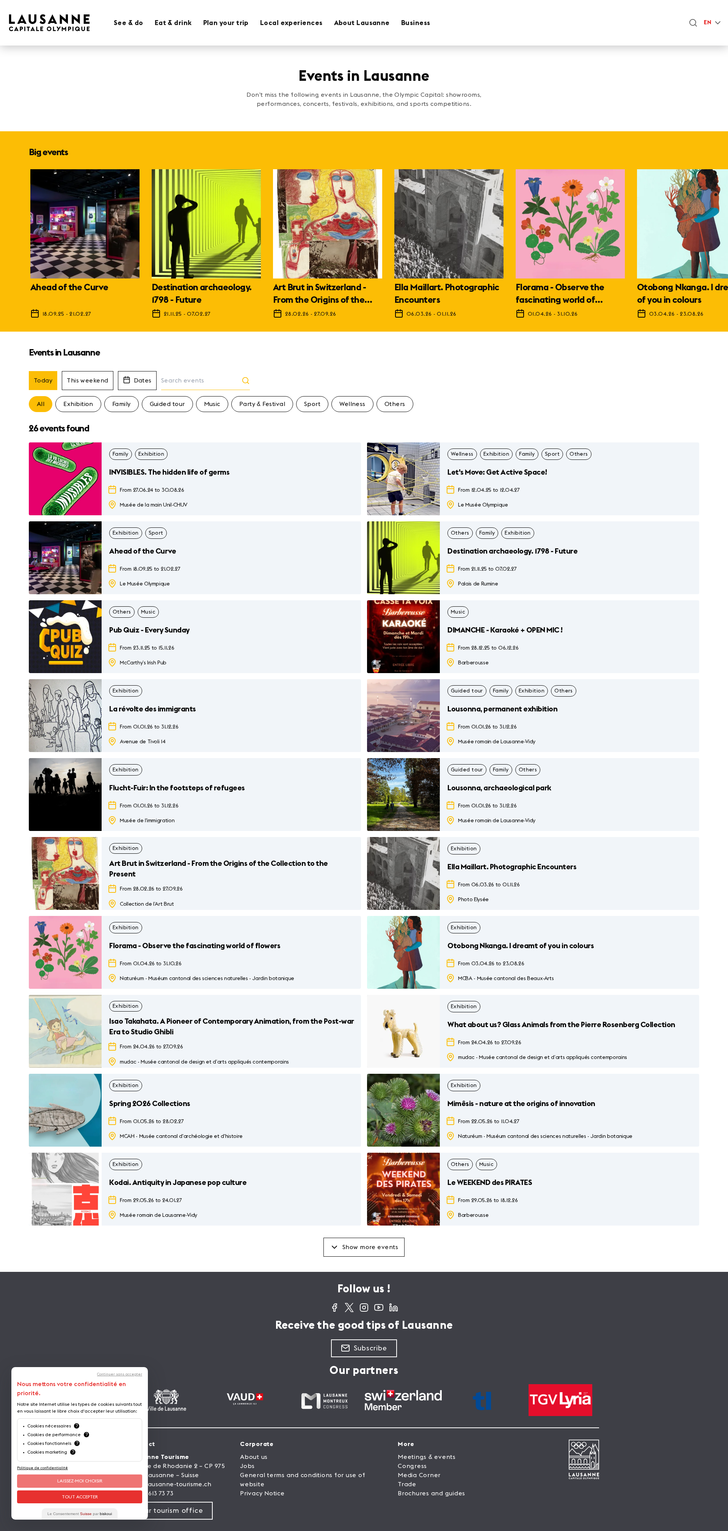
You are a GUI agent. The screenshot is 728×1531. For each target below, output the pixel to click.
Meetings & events (427, 1457)
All (40, 404)
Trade (407, 1484)
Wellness (352, 404)
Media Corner (419, 1475)
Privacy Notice (262, 1493)
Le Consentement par (79, 1514)
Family (121, 404)
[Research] (693, 22)
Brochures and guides (431, 1493)
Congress (412, 1466)
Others (394, 404)
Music (212, 404)
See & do (128, 22)
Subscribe (370, 1348)
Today (43, 381)
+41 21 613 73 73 (151, 1493)
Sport (312, 404)
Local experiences (291, 22)
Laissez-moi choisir (79, 1481)
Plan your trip (226, 22)
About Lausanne (362, 22)
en (707, 22)
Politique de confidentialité (42, 1468)
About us (254, 1457)
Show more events (370, 1247)
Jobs (247, 1466)
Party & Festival (262, 404)
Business (415, 22)
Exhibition (78, 404)
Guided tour (167, 404)
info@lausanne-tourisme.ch (170, 1484)
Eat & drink (173, 22)
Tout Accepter (80, 1497)
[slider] (364, 247)
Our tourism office (171, 1510)
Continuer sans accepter (119, 1374)
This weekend (87, 381)
